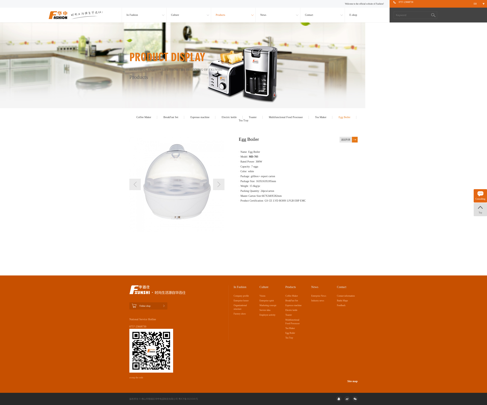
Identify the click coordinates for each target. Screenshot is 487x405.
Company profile (241, 296)
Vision (262, 296)
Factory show (240, 313)
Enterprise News (318, 296)
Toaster (253, 117)
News (263, 15)
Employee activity (267, 315)
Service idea (264, 310)
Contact (309, 15)
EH (475, 3)
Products (220, 15)
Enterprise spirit (266, 300)
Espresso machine (199, 117)
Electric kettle (229, 117)
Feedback (341, 305)
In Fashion (132, 15)
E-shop (353, 15)
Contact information (346, 296)
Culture (175, 15)
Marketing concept (267, 305)
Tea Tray (243, 120)
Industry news (317, 300)
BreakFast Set (170, 117)
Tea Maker (320, 117)
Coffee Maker (143, 117)
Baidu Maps (342, 300)
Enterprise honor (241, 300)
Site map (352, 381)
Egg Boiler (344, 117)
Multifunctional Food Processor (286, 117)
